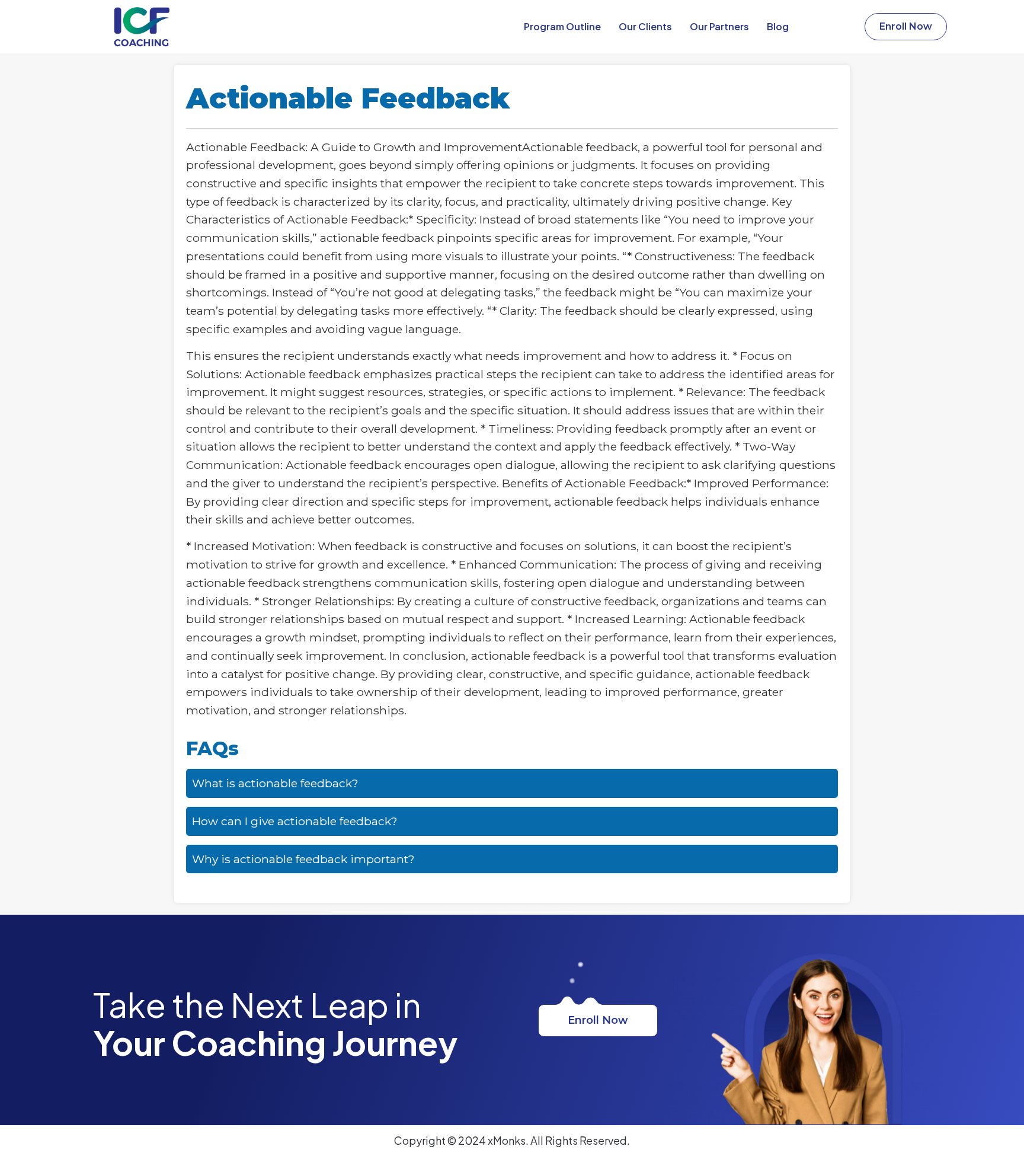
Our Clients (645, 26)
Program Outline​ (562, 26)
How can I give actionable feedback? (295, 821)
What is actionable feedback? (275, 783)
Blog (778, 26)
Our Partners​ (719, 26)
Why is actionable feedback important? (303, 859)
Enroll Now (598, 1020)
